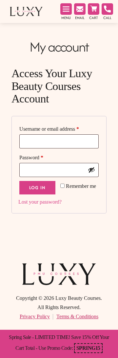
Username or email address (49, 129)
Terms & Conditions (77, 316)
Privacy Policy (35, 316)
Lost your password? (40, 202)
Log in (37, 187)
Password (31, 157)
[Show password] (91, 169)
